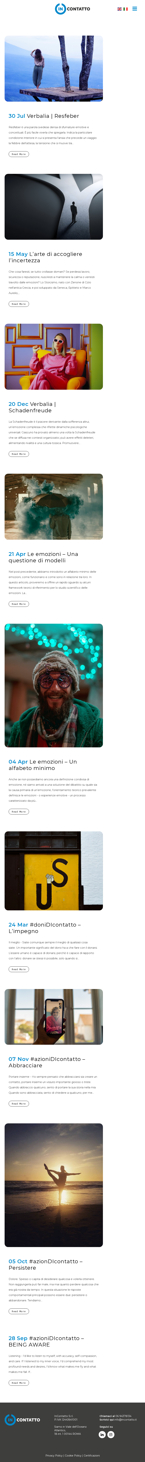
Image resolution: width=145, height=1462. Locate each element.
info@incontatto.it (125, 1419)
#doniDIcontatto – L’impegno (45, 927)
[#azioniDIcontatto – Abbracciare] (54, 1017)
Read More (19, 154)
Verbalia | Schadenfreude (32, 407)
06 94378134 (123, 1416)
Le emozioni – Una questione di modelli (43, 557)
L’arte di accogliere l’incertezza (45, 257)
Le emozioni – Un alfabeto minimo (43, 764)
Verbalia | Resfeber (53, 116)
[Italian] (125, 9)
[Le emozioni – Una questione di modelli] (54, 507)
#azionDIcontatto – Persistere (46, 1264)
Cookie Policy (73, 1455)
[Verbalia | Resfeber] (54, 69)
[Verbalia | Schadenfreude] (54, 357)
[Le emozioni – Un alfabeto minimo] (54, 685)
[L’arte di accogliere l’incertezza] (54, 207)
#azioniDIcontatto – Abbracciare (47, 1062)
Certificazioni (92, 1455)
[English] (119, 9)
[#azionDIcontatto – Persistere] (54, 1185)
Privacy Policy (54, 1455)
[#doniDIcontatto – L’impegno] (54, 870)
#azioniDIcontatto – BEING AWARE (46, 1341)
